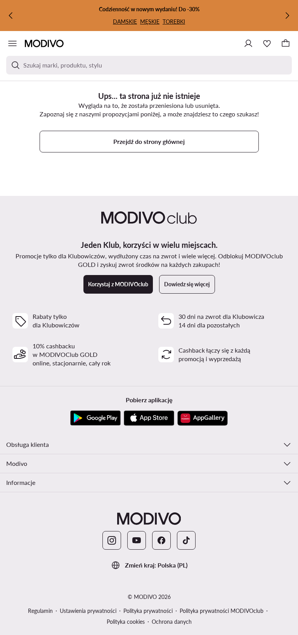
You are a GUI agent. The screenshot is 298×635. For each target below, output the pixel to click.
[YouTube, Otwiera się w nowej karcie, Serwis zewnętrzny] (136, 540)
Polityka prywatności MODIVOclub (221, 610)
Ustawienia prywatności (88, 610)
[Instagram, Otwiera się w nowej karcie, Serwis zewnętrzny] (111, 540)
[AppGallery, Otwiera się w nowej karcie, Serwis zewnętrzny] (202, 418)
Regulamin (40, 610)
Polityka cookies (126, 621)
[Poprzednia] (11, 15)
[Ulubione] (267, 43)
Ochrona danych (172, 621)
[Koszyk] (285, 43)
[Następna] (287, 15)
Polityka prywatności (148, 610)
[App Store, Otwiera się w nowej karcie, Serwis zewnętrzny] (149, 418)
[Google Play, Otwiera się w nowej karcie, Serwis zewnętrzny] (95, 418)
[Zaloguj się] (248, 43)
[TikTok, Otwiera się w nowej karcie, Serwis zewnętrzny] (186, 540)
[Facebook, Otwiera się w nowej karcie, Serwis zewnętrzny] (161, 540)
